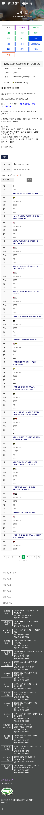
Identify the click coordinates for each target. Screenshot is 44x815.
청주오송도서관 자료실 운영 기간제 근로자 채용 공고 (26, 292)
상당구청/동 (7, 579)
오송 (35, 38)
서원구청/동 (7, 585)
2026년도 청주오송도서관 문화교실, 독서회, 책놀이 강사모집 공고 (27, 217)
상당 (8, 33)
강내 (8, 49)
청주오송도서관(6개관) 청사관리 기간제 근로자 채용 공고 (25, 242)
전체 (8, 27)
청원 (21, 33)
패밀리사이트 (7, 603)
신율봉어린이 (35, 44)
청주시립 (22, 27)
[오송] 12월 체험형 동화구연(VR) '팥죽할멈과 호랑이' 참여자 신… (24, 388)
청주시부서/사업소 (9, 573)
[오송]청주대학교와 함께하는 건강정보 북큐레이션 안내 (25, 363)
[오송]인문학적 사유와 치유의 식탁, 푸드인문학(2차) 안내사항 (24, 488)
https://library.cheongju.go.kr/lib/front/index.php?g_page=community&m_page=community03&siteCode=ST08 (27, 77)
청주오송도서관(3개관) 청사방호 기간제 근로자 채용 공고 (25, 267)
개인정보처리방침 (7, 780)
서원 (8, 44)
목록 (4, 157)
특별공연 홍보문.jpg (21, 83)
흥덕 (21, 44)
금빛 (8, 38)
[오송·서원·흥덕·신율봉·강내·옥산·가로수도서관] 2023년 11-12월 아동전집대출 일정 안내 (23, 164)
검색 (29, 180)
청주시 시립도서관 (25, 3)
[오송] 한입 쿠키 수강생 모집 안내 (24, 513)
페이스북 (2, 809)
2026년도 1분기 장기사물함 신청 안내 (25, 194)
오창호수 (36, 27)
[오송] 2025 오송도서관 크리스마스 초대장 (27, 317)
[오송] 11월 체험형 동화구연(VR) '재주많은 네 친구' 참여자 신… (27, 536)
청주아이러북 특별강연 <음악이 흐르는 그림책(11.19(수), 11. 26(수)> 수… (25, 463)
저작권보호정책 (6, 784)
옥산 (21, 49)
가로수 (35, 49)
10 (39, 557)
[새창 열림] (7, 795)
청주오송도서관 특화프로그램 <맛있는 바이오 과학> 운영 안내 (23, 169)
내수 (21, 38)
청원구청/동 (7, 597)
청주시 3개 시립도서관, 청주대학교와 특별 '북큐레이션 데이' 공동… (26, 438)
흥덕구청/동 (7, 591)
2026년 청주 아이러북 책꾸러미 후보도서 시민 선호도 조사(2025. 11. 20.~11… (26, 413)
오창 (35, 33)
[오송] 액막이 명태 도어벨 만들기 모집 (25, 340)
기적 (8, 55)
